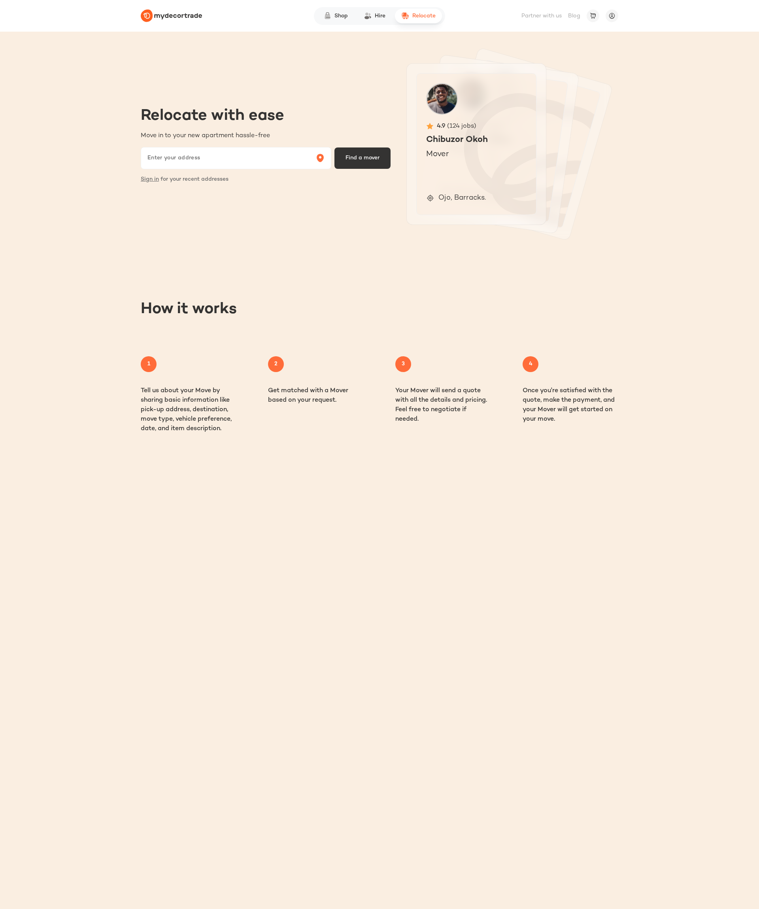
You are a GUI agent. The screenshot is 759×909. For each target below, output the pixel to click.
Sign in (150, 179)
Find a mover (363, 158)
